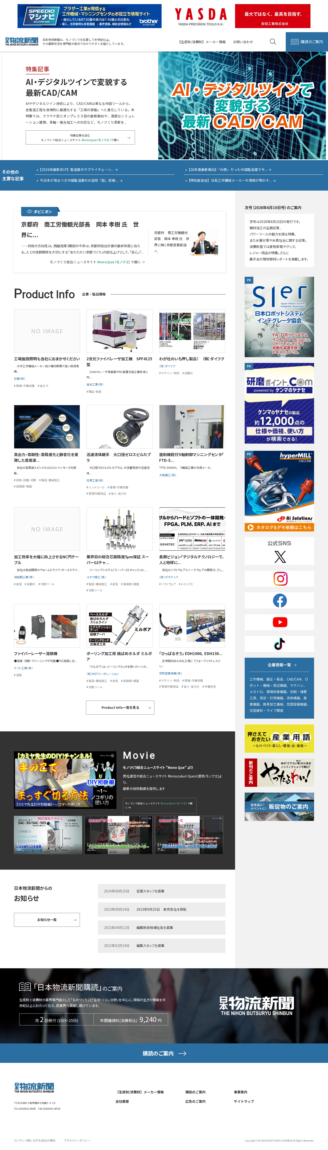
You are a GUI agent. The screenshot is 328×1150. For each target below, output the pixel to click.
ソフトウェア (168, 584)
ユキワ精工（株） (96, 577)
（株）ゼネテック (168, 577)
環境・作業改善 (25, 386)
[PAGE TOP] (311, 1123)
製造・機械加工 (50, 480)
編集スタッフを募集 (150, 945)
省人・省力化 (119, 493)
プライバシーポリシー (77, 1140)
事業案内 (240, 1092)
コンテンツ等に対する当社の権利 (34, 1140)
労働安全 (210, 686)
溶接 (19, 675)
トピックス (187, 584)
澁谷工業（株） (95, 384)
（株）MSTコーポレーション (102, 674)
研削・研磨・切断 (26, 480)
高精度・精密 (24, 486)
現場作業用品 (97, 493)
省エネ (44, 386)
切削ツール (48, 584)
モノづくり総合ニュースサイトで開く (95, 262)
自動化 (188, 373)
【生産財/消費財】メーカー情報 (201, 41)
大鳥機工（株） (169, 475)
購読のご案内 (312, 41)
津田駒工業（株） (24, 577)
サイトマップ (244, 1101)
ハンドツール (97, 487)
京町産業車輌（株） (170, 673)
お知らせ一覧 (47, 919)
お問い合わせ (243, 41)
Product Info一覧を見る (120, 707)
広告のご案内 (195, 1101)
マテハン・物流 (170, 373)
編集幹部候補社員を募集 (154, 927)
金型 (19, 584)
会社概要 (122, 1101)
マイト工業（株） (23, 668)
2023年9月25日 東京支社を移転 (161, 909)
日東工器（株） (95, 480)
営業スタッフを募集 (150, 891)
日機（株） (19, 378)
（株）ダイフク (167, 366)
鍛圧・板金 (95, 391)
